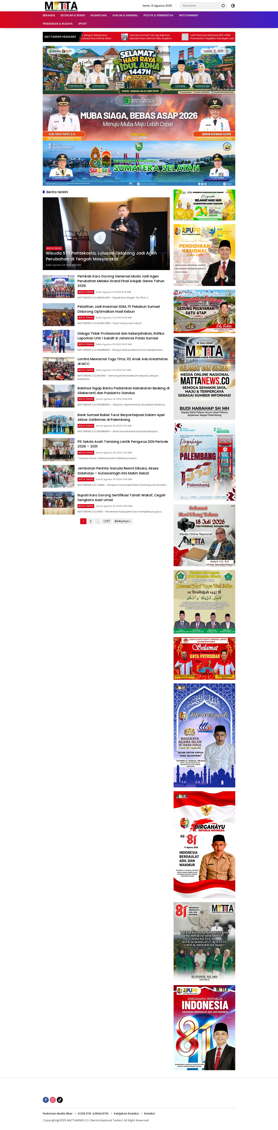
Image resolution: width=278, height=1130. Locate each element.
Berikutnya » (122, 521)
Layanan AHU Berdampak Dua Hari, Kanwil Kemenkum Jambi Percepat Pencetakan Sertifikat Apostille (215, 37)
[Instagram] (53, 1100)
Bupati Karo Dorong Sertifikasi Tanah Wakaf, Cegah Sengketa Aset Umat (121, 497)
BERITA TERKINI (54, 248)
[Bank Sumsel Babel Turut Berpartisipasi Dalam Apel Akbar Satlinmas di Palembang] (59, 422)
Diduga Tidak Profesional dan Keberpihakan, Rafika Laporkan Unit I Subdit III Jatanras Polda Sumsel (121, 335)
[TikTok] (60, 1100)
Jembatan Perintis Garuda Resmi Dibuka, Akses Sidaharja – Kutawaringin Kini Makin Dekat (118, 470)
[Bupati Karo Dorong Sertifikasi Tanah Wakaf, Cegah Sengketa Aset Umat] (59, 503)
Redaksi (149, 1113)
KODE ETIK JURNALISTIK (93, 1113)
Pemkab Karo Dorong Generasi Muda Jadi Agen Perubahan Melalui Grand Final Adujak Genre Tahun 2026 (121, 281)
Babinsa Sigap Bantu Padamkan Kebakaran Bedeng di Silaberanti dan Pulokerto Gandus (123, 390)
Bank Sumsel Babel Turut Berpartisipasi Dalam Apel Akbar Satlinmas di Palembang (121, 417)
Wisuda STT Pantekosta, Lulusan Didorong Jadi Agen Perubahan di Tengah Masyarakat (101, 256)
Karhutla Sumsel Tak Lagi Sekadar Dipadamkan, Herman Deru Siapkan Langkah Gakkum (95, 37)
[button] (223, 5)
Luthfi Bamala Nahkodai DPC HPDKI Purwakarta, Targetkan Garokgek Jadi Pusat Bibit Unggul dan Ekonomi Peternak (158, 37)
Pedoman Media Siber (58, 1113)
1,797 (107, 521)
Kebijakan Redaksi (126, 1113)
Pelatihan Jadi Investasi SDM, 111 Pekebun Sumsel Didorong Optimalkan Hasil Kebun (119, 309)
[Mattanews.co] (62, 5)
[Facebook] (46, 1100)
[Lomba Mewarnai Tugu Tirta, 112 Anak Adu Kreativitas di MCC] (59, 368)
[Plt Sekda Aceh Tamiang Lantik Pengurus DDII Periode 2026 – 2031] (59, 449)
